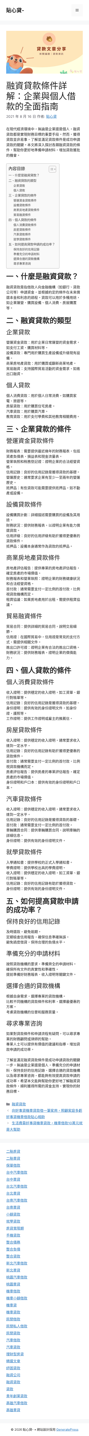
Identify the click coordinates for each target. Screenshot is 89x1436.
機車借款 (13, 1291)
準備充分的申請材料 (26, 254)
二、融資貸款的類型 (22, 181)
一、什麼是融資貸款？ (24, 175)
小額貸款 (13, 1214)
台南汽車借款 (16, 1200)
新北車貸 (13, 1270)
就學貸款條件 (22, 239)
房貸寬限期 (15, 1228)
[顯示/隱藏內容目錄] (50, 169)
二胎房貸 (13, 1151)
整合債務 (13, 1242)
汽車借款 (13, 1340)
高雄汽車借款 (16, 1403)
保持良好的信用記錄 (26, 249)
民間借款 (13, 1319)
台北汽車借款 (16, 1186)
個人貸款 (19, 190)
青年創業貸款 (16, 1396)
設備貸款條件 (22, 205)
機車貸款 (13, 1312)
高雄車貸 (13, 1410)
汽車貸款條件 (22, 234)
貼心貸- (15, 10)
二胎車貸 (13, 1158)
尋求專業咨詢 (22, 263)
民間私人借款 (16, 1326)
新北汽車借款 (16, 1263)
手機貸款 (13, 1235)
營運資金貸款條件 (25, 200)
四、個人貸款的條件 (22, 220)
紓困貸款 (13, 1368)
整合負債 (13, 1249)
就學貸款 (13, 1221)
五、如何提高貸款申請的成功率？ (31, 244)
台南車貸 (13, 1207)
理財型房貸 (15, 1354)
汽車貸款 (13, 1347)
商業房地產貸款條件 (26, 210)
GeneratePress (67, 1429)
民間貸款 (13, 1333)
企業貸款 (19, 185)
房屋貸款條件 (22, 229)
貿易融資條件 (22, 214)
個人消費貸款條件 (25, 225)
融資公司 (13, 1375)
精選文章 (13, 1361)
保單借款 (13, 1165)
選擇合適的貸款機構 (26, 258)
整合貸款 (13, 1256)
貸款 (9, 1389)
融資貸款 (19, 1104)
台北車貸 (13, 1193)
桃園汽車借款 (16, 1277)
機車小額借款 (16, 1298)
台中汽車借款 (16, 1172)
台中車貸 (13, 1179)
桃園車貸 (13, 1284)
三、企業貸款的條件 (22, 195)
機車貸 (11, 1305)
